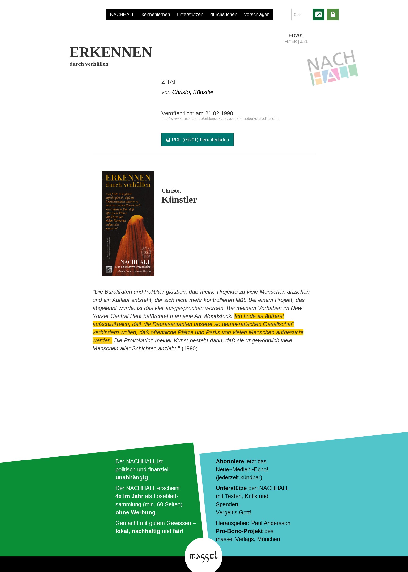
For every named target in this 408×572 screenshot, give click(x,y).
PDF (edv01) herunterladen (199, 139)
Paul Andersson (270, 523)
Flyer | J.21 (296, 41)
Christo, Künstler (193, 92)
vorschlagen (257, 14)
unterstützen (190, 14)
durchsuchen (223, 14)
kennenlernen (156, 14)
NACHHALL (122, 14)
